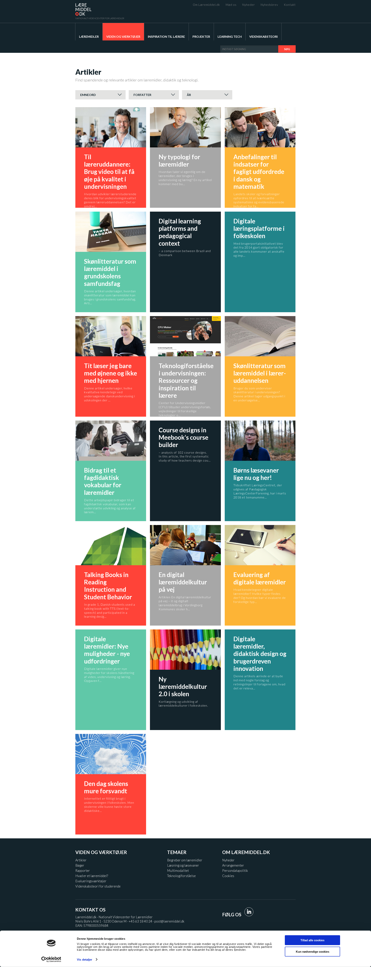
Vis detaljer (84, 959)
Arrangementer (233, 865)
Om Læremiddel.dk (206, 4)
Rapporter (82, 871)
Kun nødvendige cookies (312, 951)
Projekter (201, 36)
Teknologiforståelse (181, 876)
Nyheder (248, 4)
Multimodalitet (178, 871)
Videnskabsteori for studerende (98, 886)
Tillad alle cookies (312, 940)
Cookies (228, 876)
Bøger (79, 865)
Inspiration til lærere (166, 36)
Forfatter (142, 95)
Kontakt (290, 4)
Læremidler (89, 36)
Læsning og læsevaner (183, 865)
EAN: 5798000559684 (91, 925)
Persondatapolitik (235, 871)
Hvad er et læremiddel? (91, 876)
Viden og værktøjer (123, 36)
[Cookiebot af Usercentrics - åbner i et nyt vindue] (51, 959)
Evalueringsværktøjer (90, 881)
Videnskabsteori (263, 36)
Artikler (81, 860)
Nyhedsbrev (269, 4)
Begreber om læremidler (184, 860)
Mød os (231, 4)
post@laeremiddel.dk (169, 921)
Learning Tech (230, 36)
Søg (287, 49)
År (189, 95)
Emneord (88, 95)
